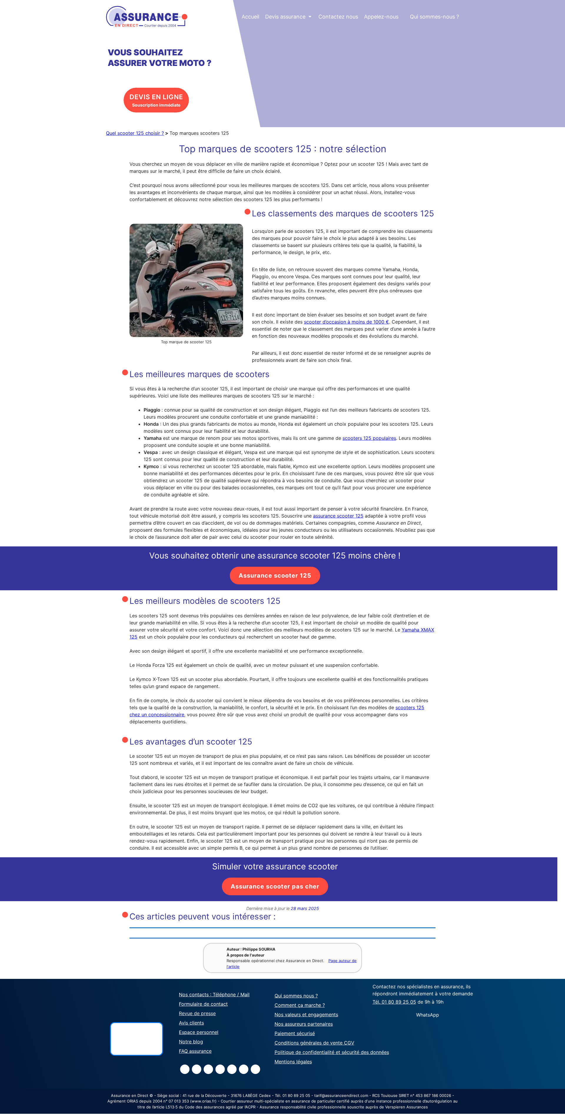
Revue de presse (197, 1013)
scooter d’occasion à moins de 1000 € (346, 322)
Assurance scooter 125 (275, 575)
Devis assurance (288, 17)
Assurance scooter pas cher (275, 886)
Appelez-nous (381, 17)
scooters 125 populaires (369, 438)
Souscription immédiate (156, 100)
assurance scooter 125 (338, 516)
